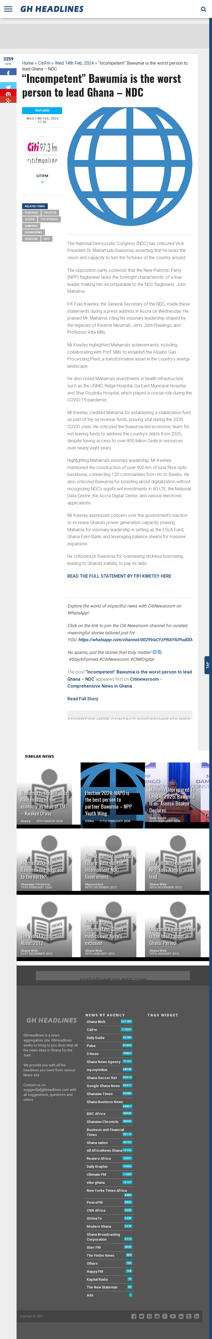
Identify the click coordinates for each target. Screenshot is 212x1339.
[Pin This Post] (8, 92)
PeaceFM (95, 1202)
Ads (90, 1295)
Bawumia (31, 225)
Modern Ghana (99, 1226)
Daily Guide (96, 1038)
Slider (30, 219)
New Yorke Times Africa (107, 1190)
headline (31, 238)
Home (28, 63)
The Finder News (100, 1255)
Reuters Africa (99, 1158)
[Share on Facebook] (8, 71)
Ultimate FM (96, 1174)
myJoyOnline (97, 1070)
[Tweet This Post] (8, 85)
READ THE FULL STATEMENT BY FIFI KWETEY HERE (119, 576)
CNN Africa (96, 1210)
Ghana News (33, 232)
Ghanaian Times (100, 1094)
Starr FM (94, 1247)
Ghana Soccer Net (102, 1078)
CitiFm (44, 63)
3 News (93, 1054)
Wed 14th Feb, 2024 (74, 63)
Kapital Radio (97, 1279)
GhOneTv (94, 1218)
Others (92, 1263)
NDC (47, 238)
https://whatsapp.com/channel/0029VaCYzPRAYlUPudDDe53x (139, 639)
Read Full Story (82, 698)
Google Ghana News (103, 1086)
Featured (31, 212)
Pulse (91, 1046)
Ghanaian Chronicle (102, 1122)
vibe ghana (96, 1182)
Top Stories (49, 219)
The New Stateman (102, 1287)
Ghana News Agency (103, 1062)
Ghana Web (96, 1022)
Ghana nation (97, 1143)
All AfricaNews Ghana (104, 1150)
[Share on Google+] (8, 99)
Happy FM (95, 1271)
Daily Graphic (97, 1166)
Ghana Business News (105, 1102)
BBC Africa (96, 1114)
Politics (50, 212)
